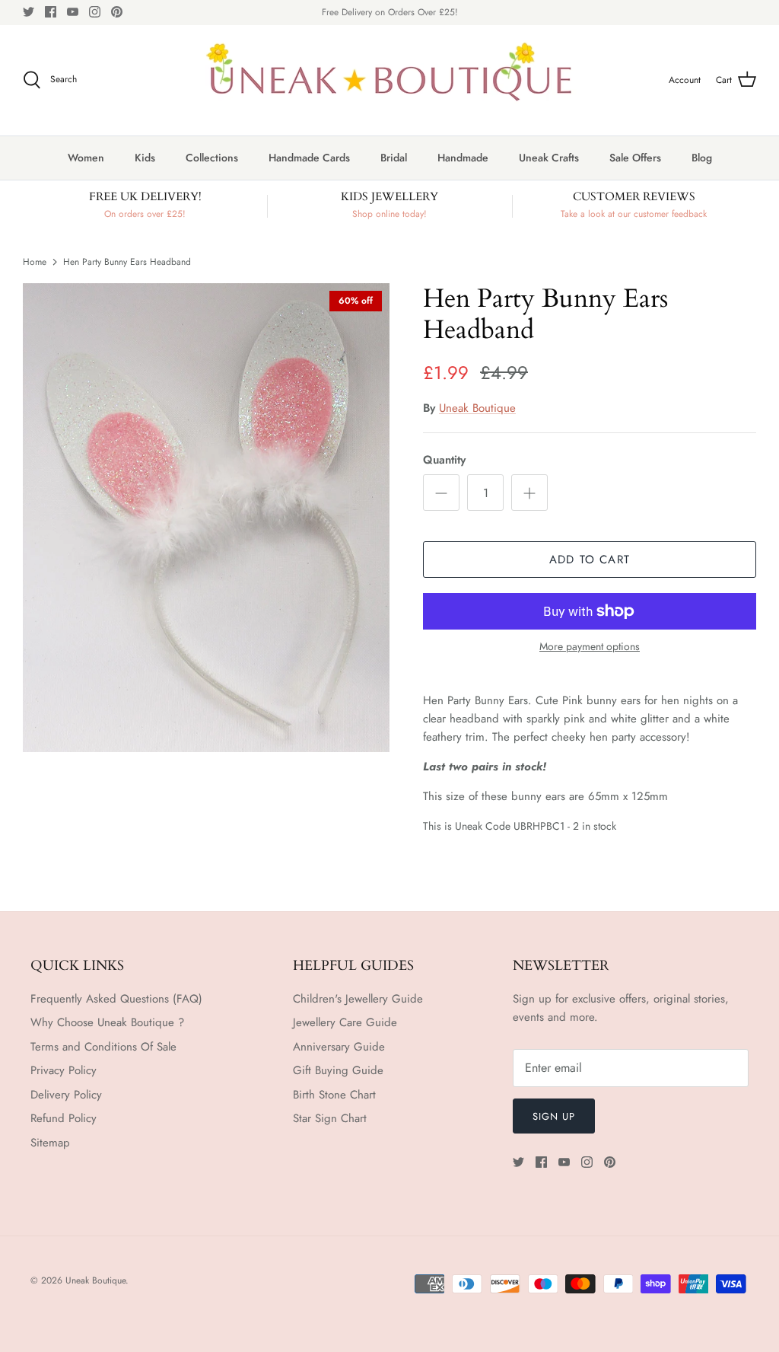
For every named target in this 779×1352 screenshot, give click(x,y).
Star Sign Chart (330, 1118)
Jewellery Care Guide (345, 1022)
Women (86, 157)
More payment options (589, 646)
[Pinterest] (116, 12)
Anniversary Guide (339, 1046)
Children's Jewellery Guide (358, 998)
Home (34, 261)
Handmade (462, 157)
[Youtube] (72, 12)
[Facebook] (50, 12)
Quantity (444, 460)
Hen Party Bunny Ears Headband (127, 261)
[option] (206, 517)
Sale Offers (635, 157)
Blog (702, 157)
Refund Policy (63, 1118)
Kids (145, 157)
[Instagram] (94, 12)
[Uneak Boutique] (389, 80)
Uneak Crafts (549, 157)
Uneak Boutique (477, 408)
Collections (212, 157)
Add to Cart (589, 559)
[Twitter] (28, 12)
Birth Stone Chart (334, 1094)
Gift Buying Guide (338, 1070)
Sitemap (50, 1142)
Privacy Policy (63, 1070)
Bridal (393, 157)
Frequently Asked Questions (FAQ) (116, 998)
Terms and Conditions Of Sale (103, 1046)
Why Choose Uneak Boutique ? (107, 1022)
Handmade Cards (309, 157)
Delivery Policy (66, 1094)
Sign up (554, 1116)
